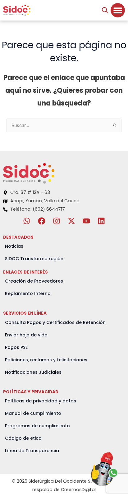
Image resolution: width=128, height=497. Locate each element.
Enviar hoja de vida (26, 335)
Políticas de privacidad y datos (40, 401)
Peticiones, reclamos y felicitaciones (46, 360)
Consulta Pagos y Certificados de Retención (55, 322)
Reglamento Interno (28, 293)
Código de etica (23, 438)
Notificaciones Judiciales (33, 372)
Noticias (14, 246)
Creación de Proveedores (34, 281)
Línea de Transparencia (32, 451)
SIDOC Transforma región (34, 259)
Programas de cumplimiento (37, 426)
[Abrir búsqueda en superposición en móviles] (105, 10)
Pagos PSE (16, 347)
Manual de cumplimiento (33, 413)
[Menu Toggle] (118, 10)
